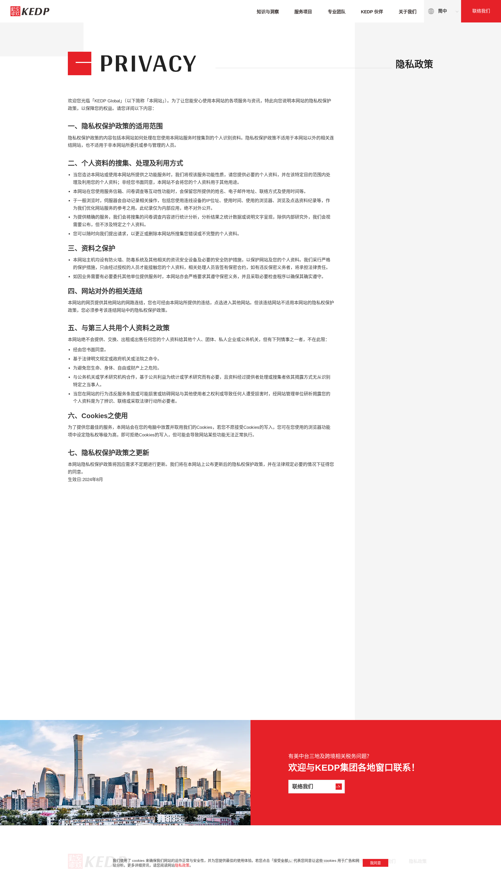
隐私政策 (182, 865)
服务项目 (303, 11)
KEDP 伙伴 (372, 11)
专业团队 (336, 11)
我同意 (375, 863)
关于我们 (407, 11)
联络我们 (481, 11)
